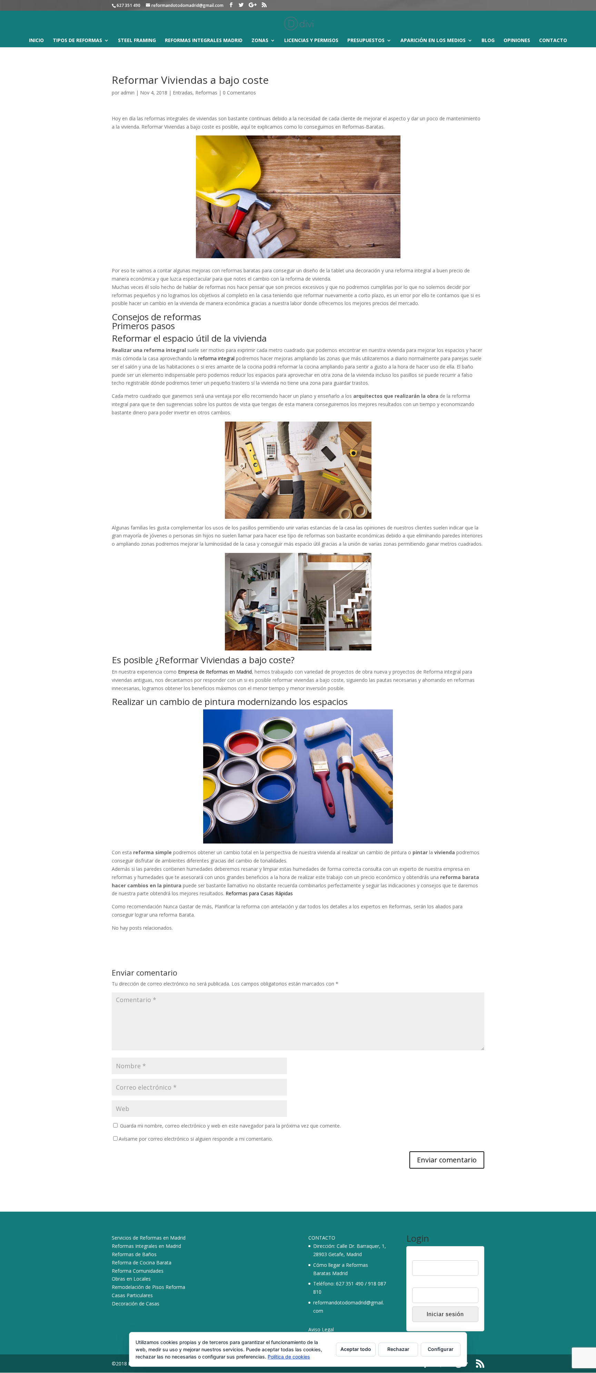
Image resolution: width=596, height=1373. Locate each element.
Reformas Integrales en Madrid (146, 1246)
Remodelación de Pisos (138, 1287)
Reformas (206, 92)
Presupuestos (366, 40)
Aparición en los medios (433, 40)
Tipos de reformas (77, 40)
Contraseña (425, 1283)
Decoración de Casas (135, 1303)
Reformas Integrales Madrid (203, 40)
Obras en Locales (131, 1278)
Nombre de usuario (433, 1256)
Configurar (441, 1349)
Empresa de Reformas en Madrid (215, 671)
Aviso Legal (321, 1329)
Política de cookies (289, 1357)
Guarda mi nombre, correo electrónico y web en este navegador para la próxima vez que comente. (230, 1125)
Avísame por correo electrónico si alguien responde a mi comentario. (196, 1138)
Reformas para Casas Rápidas (259, 893)
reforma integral (216, 358)
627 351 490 (350, 1283)
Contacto (553, 40)
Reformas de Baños (134, 1254)
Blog (488, 40)
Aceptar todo (355, 1349)
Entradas (182, 92)
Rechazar (398, 1349)
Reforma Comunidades (137, 1271)
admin (128, 92)
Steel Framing (137, 40)
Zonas (259, 40)
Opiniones (517, 40)
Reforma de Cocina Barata (141, 1262)
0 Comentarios (239, 92)
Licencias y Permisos (311, 40)
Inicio (36, 40)
